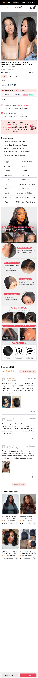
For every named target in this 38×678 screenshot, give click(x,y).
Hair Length (5, 72)
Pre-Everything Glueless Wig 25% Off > (20, 2)
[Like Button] (31, 411)
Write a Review (27, 371)
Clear (3, 80)
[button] (7, 8)
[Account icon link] (31, 8)
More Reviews (19, 484)
